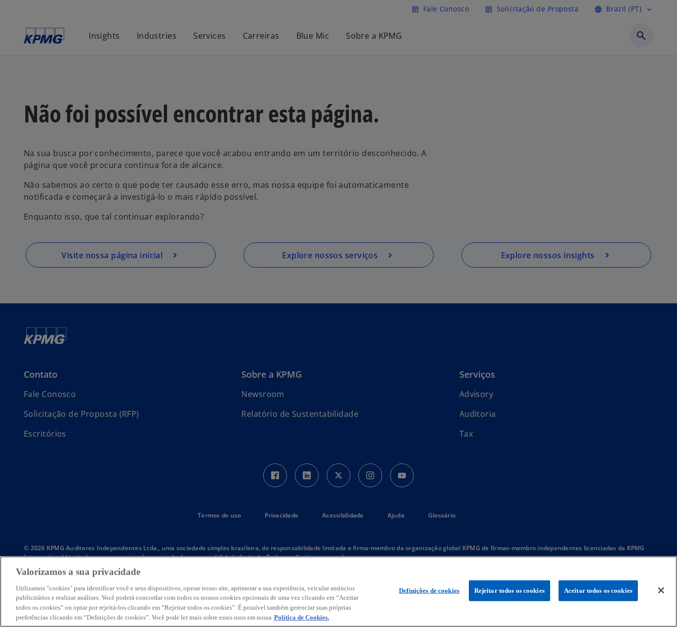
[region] (338, 591)
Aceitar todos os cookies (598, 590)
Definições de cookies (429, 590)
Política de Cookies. (301, 617)
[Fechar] (661, 590)
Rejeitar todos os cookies (509, 590)
